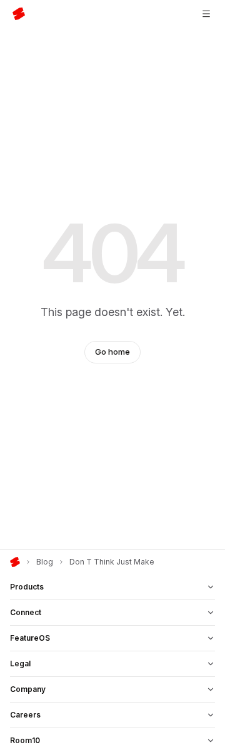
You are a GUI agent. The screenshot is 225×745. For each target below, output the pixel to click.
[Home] (15, 562)
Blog (44, 561)
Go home (112, 352)
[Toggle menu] (206, 13)
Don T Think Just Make (111, 561)
